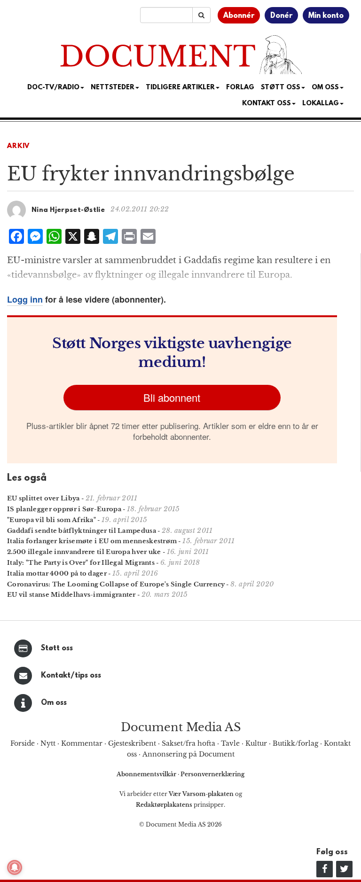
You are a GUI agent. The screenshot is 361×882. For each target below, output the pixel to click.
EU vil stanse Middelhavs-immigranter (71, 595)
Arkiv (18, 146)
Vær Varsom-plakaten (201, 793)
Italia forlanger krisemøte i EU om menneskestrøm (92, 541)
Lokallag (320, 104)
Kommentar (81, 743)
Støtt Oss (280, 88)
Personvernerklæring (212, 774)
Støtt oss (57, 648)
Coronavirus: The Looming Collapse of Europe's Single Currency (116, 584)
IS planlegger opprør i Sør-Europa (64, 509)
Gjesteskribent (132, 743)
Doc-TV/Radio (53, 88)
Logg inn (25, 299)
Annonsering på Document (188, 754)
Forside (22, 743)
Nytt (47, 743)
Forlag (240, 88)
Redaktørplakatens (164, 804)
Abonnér (238, 16)
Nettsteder (112, 88)
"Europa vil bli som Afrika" (51, 520)
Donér (281, 16)
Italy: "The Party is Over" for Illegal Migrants (81, 563)
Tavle (230, 743)
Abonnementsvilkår (147, 774)
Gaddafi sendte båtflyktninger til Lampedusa (81, 531)
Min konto (326, 16)
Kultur (256, 743)
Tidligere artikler (180, 88)
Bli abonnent (171, 397)
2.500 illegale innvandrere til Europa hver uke (84, 552)
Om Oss (325, 88)
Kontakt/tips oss (71, 675)
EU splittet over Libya (43, 498)
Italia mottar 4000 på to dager (57, 574)
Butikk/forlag (295, 743)
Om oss (54, 703)
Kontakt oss (266, 104)
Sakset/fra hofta (188, 743)
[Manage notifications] (14, 867)
